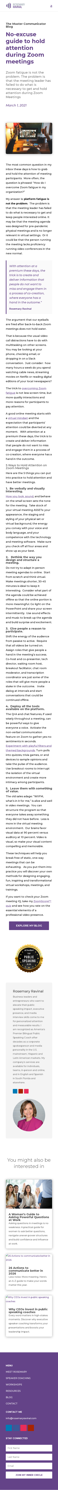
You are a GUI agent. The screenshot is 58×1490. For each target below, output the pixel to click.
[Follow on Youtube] (20, 1091)
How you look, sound (19, 496)
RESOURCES (13, 1391)
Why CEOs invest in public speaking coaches (28, 1311)
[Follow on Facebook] (16, 1428)
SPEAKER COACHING (18, 1378)
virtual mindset (18, 418)
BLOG (9, 1397)
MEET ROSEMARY (16, 1371)
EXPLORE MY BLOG (29, 925)
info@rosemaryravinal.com (21, 1418)
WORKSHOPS (14, 1384)
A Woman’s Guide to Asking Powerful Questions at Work (29, 1217)
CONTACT (11, 1403)
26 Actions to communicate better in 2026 (26, 1270)
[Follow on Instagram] (26, 1091)
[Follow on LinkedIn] (15, 1091)
